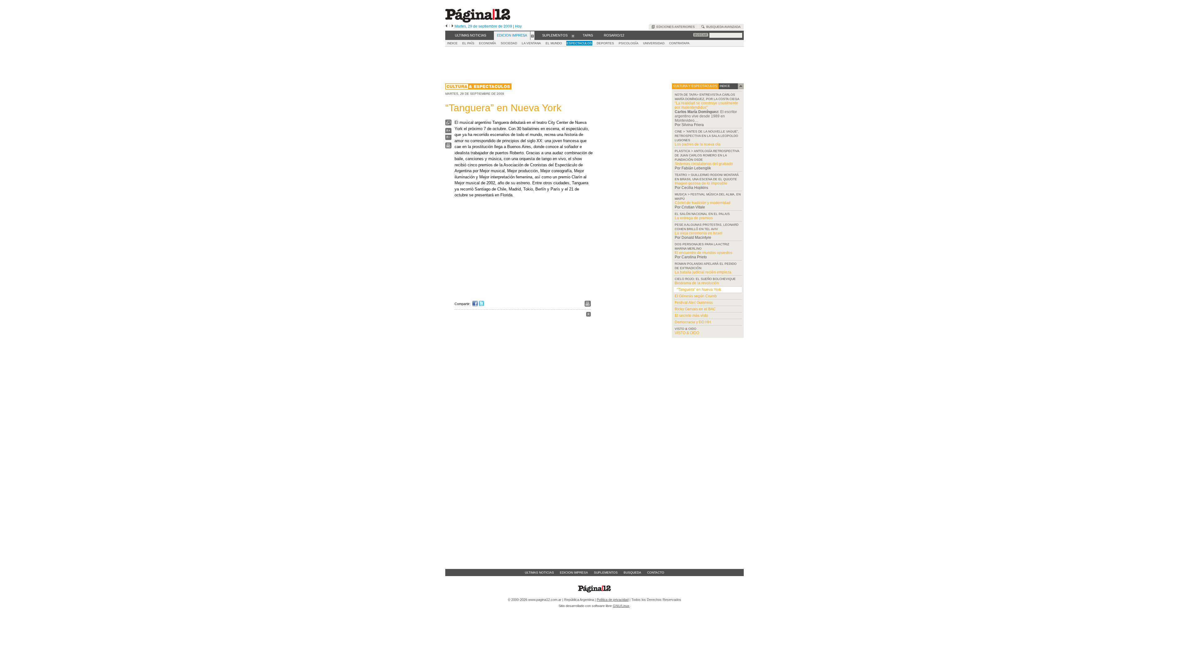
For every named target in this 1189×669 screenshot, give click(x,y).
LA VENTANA (531, 43)
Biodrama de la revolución (697, 283)
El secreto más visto (691, 315)
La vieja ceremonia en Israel (698, 233)
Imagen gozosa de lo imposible (701, 183)
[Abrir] (532, 35)
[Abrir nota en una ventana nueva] (448, 124)
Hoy (518, 26)
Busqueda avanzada (722, 26)
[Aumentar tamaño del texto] (448, 132)
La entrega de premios (694, 218)
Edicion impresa (574, 572)
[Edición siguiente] (452, 26)
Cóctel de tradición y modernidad (702, 203)
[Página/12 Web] (477, 21)
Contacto (655, 572)
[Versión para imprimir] (448, 147)
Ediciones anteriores (675, 26)
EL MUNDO (554, 43)
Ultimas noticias (539, 572)
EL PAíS (468, 43)
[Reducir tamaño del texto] (448, 138)
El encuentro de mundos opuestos (703, 253)
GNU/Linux (621, 606)
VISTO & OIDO (687, 333)
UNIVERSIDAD (653, 43)
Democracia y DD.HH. (693, 322)
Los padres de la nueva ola (698, 144)
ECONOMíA (487, 43)
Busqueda (632, 572)
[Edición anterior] (446, 26)
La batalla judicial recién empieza (703, 272)
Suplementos (606, 572)
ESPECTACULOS (579, 43)
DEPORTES (605, 43)
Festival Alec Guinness (694, 302)
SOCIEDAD (509, 43)
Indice (452, 43)
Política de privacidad (613, 599)
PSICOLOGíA (628, 43)
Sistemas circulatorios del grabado (704, 164)
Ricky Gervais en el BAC (695, 309)
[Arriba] (588, 315)
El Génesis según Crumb (696, 296)
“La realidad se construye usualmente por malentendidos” (706, 105)
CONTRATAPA (679, 43)
